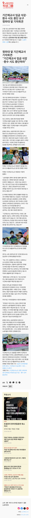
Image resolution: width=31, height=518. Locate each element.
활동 (10, 386)
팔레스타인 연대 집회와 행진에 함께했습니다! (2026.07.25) (12, 467)
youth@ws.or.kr (25, 511)
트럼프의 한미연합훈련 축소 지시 (14, 425)
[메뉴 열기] (28, 5)
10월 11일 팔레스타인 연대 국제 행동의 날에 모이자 (15, 450)
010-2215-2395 (25, 514)
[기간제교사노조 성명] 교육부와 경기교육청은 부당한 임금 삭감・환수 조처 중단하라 (14, 373)
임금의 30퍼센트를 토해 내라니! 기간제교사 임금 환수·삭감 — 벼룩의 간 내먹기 (14, 366)
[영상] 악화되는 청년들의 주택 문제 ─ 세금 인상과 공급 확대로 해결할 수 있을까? (14, 439)
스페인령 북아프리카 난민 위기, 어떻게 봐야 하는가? (15, 459)
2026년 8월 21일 (7, 431)
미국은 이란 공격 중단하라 (11, 477)
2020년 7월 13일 (6, 25)
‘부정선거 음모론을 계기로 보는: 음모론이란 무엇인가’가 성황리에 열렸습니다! (13, 489)
